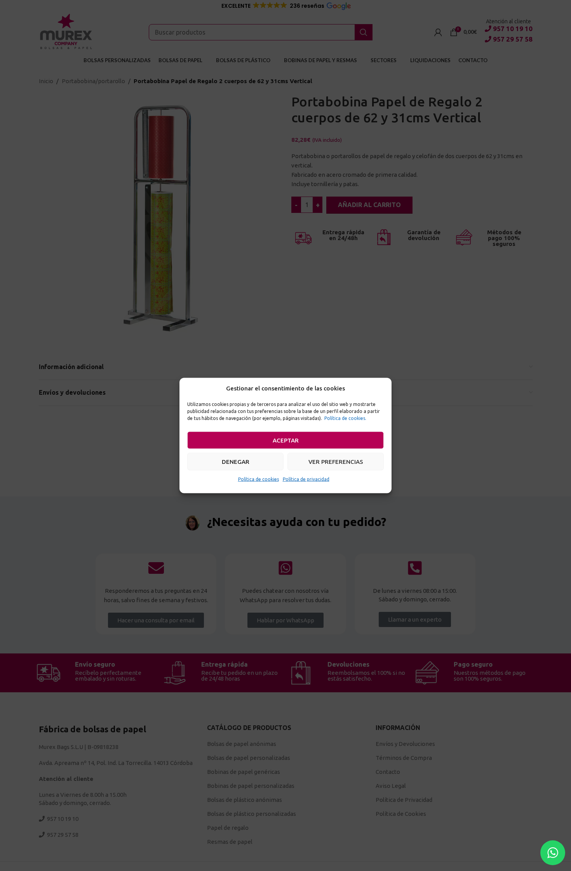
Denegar (235, 461)
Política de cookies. (345, 418)
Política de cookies (258, 479)
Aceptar (286, 440)
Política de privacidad (306, 479)
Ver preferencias (335, 461)
